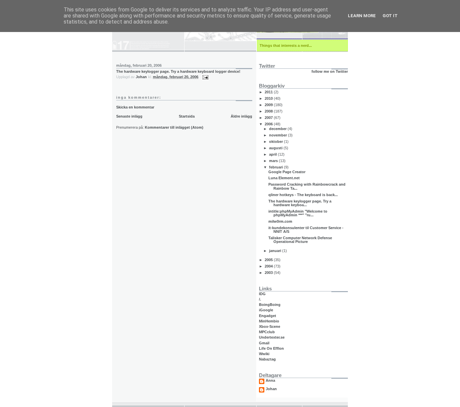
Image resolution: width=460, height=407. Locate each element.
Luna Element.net (284, 178)
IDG (262, 294)
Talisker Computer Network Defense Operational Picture (300, 240)
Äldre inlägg (241, 116)
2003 (269, 273)
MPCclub (267, 332)
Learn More (362, 15)
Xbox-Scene (269, 326)
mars (274, 161)
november (278, 135)
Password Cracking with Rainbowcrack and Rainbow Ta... (307, 186)
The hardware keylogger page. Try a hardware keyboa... (299, 203)
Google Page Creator (286, 172)
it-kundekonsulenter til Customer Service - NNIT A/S (305, 229)
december (278, 129)
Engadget (267, 316)
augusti (276, 148)
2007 (269, 118)
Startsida (187, 116)
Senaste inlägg (129, 116)
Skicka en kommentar (135, 107)
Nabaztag (267, 359)
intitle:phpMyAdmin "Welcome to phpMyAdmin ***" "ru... (297, 213)
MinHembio (269, 321)
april (273, 154)
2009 (269, 105)
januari (275, 251)
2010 (269, 98)
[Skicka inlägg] (205, 77)
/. (260, 299)
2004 (269, 266)
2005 (269, 260)
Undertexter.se (272, 337)
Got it (390, 15)
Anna (270, 380)
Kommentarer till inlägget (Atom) (174, 127)
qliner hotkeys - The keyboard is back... (303, 195)
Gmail (264, 343)
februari (276, 167)
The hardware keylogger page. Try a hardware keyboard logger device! (178, 71)
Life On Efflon (271, 348)
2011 (269, 92)
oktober (276, 141)
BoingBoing (270, 305)
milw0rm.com (280, 221)
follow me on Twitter (329, 71)
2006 (269, 124)
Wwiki (264, 354)
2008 (269, 111)
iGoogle (266, 310)
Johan (271, 389)
